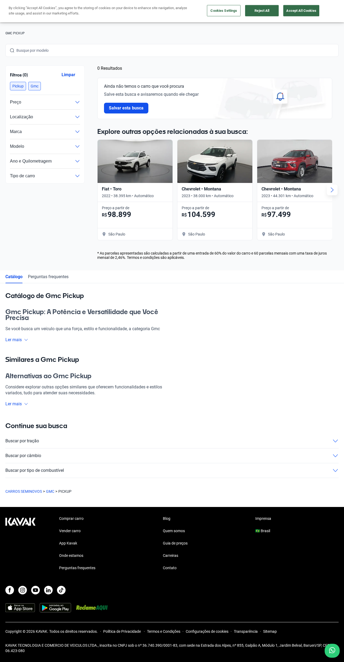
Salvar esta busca (126, 108)
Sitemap (270, 631)
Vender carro (70, 531)
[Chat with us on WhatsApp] (332, 650)
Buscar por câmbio (23, 455)
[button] (18, 86)
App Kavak (68, 543)
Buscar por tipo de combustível (34, 470)
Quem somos (174, 531)
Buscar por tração (22, 440)
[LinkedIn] (48, 590)
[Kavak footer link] (20, 544)
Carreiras (170, 555)
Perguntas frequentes (48, 276)
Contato (170, 568)
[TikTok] (61, 590)
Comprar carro (71, 518)
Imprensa (263, 518)
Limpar (68, 74)
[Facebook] (9, 590)
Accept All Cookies (301, 11)
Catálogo (14, 276)
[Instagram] (22, 590)
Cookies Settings (223, 11)
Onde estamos (71, 555)
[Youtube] (35, 590)
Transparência (246, 631)
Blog (166, 518)
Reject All (262, 11)
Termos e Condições (163, 631)
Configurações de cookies (207, 631)
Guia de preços (175, 543)
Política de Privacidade (122, 631)
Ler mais (13, 339)
